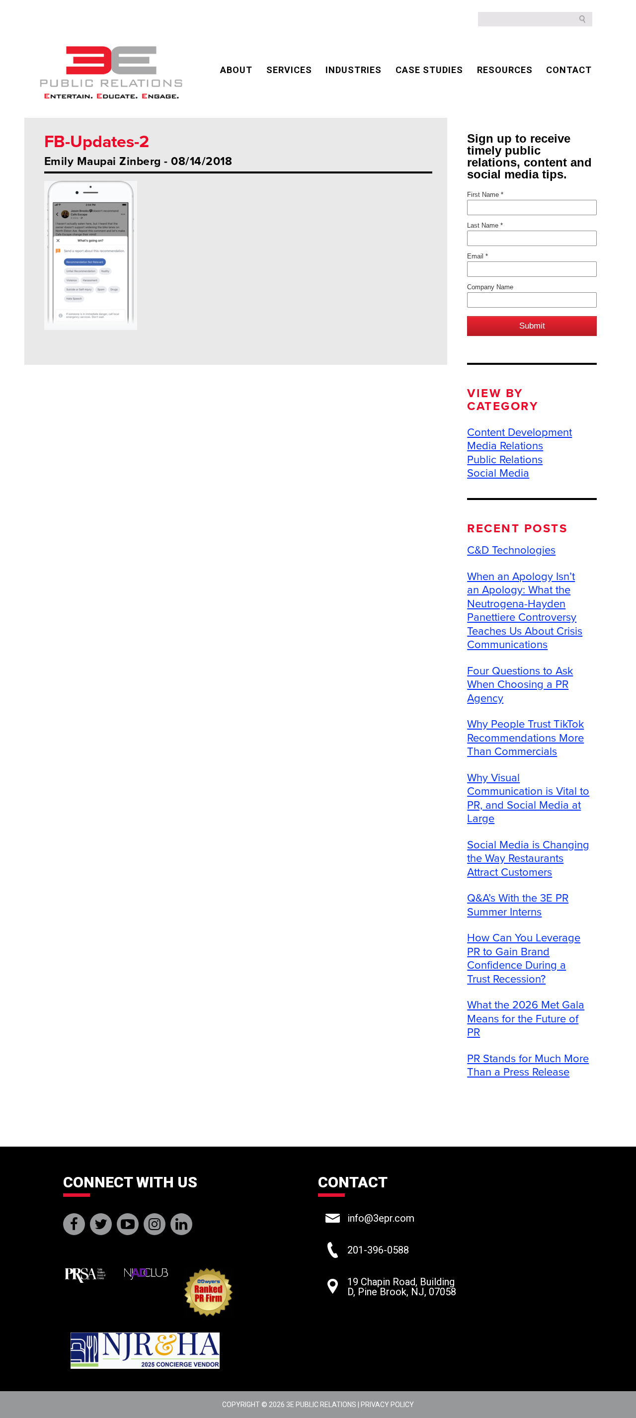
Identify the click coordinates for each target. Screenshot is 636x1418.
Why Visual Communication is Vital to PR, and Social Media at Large (528, 798)
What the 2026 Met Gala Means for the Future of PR (525, 1019)
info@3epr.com (380, 1218)
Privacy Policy (387, 1405)
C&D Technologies (511, 550)
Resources (505, 70)
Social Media (498, 473)
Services (289, 70)
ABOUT (236, 70)
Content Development (519, 432)
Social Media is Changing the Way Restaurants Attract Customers (528, 858)
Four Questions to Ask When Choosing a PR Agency (520, 685)
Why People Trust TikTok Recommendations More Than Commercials (525, 738)
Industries (353, 70)
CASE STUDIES (429, 70)
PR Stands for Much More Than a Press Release (528, 1065)
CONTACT (569, 70)
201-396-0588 (378, 1250)
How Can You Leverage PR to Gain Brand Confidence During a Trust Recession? (523, 958)
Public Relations (505, 459)
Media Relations (505, 445)
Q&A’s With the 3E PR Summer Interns (517, 905)
